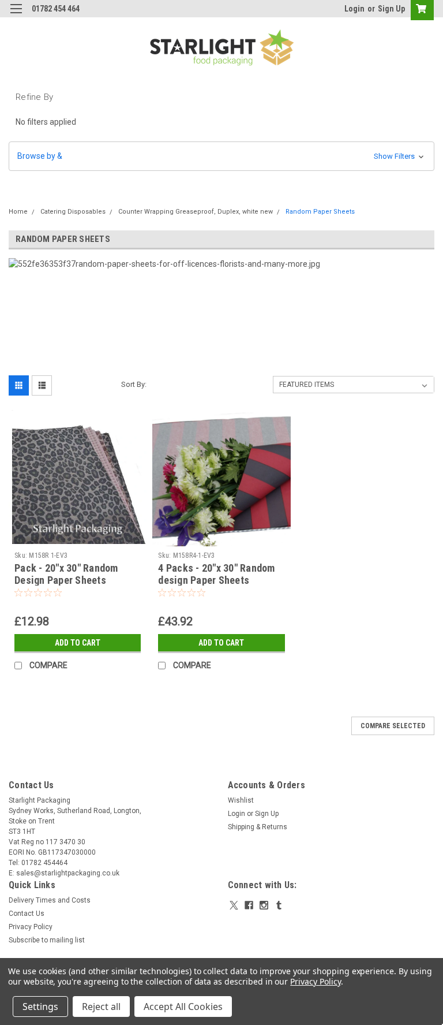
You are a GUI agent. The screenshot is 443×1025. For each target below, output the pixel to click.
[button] (221, 156)
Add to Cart (77, 642)
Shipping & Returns (257, 827)
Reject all (101, 1006)
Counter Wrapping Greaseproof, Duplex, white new (195, 211)
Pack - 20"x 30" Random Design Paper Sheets (66, 574)
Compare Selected (393, 726)
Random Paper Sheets (320, 211)
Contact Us (26, 914)
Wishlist (241, 800)
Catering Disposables (73, 211)
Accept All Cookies (183, 1006)
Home (18, 211)
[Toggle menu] (16, 16)
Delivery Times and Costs (50, 900)
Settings (40, 1006)
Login (354, 8)
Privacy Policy (30, 927)
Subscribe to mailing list (47, 940)
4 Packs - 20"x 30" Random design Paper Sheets (216, 574)
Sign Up (391, 8)
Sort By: (134, 384)
